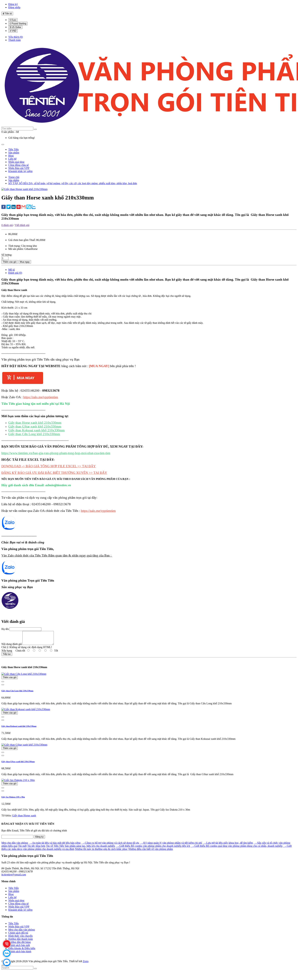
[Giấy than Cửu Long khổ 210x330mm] (23, 673)
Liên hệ (12, 897)
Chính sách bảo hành (19, 951)
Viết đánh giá (22, 225)
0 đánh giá (7, 225)
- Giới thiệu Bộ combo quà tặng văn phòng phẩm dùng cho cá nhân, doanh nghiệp (236, 845)
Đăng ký (39, 836)
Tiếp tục (7, 654)
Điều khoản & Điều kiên (21, 948)
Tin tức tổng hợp (36, 845)
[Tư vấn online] (8, 529)
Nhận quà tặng (16, 900)
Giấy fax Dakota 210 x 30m (13, 797)
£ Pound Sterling (18, 23)
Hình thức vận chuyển (20, 935)
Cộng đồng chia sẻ (18, 903)
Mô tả (11, 269)
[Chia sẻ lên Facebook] (3, 207)
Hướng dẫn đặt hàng (19, 942)
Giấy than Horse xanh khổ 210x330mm (34, 422)
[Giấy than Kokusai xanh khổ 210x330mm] (25, 709)
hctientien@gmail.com (13, 874)
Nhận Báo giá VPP (18, 906)
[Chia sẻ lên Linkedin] (13, 207)
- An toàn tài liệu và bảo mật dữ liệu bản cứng (55, 842)
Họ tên (5, 629)
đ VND (13, 31)
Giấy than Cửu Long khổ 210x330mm (34, 434)
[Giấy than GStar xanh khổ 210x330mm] (24, 744)
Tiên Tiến (13, 888)
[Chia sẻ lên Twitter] (8, 207)
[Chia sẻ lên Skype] (28, 207)
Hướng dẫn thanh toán (20, 938)
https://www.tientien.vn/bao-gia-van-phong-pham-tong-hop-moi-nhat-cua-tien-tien (55, 453)
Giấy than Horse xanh (24, 815)
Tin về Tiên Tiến (55, 845)
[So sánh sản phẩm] (2, 681)
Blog (11, 894)
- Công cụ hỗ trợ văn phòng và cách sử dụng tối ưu (110, 842)
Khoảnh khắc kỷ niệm (20, 909)
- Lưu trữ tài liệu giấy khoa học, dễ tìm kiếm (228, 842)
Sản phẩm (13, 180)
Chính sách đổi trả (18, 932)
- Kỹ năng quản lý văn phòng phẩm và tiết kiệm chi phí (171, 842)
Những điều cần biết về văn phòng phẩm (150, 849)
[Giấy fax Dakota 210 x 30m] (18, 780)
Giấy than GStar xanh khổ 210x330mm (34, 426)
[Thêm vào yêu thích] (2, 684)
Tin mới (22, 845)
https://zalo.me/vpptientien (40, 397)
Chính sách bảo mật (19, 945)
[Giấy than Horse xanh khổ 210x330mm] (24, 189)
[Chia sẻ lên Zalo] (33, 207)
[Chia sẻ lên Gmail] (23, 207)
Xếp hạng (6, 650)
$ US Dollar (15, 27)
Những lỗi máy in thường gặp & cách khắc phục (101, 849)
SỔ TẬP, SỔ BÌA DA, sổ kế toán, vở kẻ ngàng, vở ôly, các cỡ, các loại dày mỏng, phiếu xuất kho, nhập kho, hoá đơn (72, 183)
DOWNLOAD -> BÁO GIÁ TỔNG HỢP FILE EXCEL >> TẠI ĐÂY (48, 466)
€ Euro (13, 20)
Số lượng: (6, 254)
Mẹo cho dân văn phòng (14, 842)
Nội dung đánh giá (11, 644)
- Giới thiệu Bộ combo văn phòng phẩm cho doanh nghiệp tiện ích (153, 845)
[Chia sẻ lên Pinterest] (18, 207)
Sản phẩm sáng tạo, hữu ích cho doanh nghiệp (90, 845)
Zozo (85, 961)
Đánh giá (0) (15, 272)
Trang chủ (13, 177)
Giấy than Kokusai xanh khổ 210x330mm (36, 430)
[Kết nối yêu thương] (8, 574)
